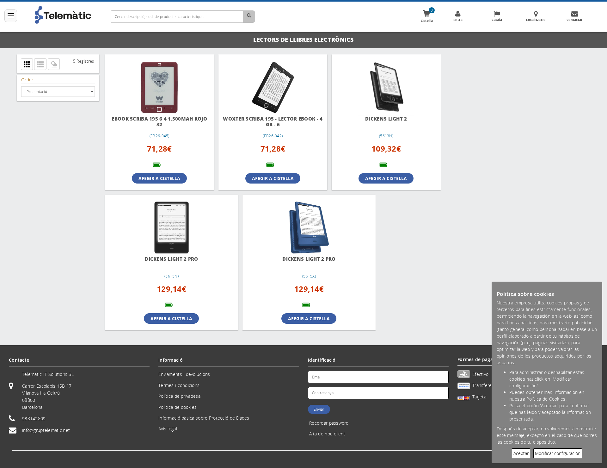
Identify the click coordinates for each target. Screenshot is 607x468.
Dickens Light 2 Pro (157, 259)
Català (497, 19)
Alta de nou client (327, 434)
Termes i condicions (178, 385)
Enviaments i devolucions (184, 374)
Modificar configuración (557, 453)
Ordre (27, 80)
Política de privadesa (179, 396)
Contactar (575, 19)
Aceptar (521, 453)
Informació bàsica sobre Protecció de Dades (203, 418)
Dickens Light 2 (377, 119)
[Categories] (10, 15)
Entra (458, 19)
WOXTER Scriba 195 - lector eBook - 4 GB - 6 (267, 122)
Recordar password (329, 423)
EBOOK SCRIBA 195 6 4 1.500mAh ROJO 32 (157, 122)
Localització (535, 19)
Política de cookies (177, 407)
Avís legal (167, 429)
